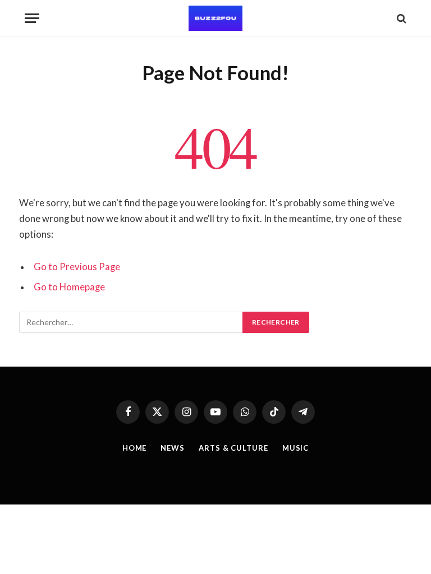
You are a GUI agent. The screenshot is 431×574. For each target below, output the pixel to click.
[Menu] (32, 18)
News (173, 447)
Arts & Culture (233, 447)
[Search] (400, 18)
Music (295, 447)
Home (134, 447)
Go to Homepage (69, 287)
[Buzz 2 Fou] (215, 18)
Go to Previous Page (77, 266)
